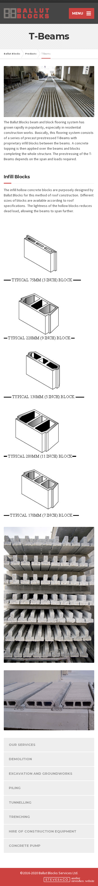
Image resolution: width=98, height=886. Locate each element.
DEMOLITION (20, 759)
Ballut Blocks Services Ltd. (58, 873)
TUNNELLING (20, 802)
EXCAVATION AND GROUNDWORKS (40, 773)
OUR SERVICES (22, 745)
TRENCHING (19, 817)
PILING (15, 788)
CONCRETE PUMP (24, 846)
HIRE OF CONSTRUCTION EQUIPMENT (42, 831)
